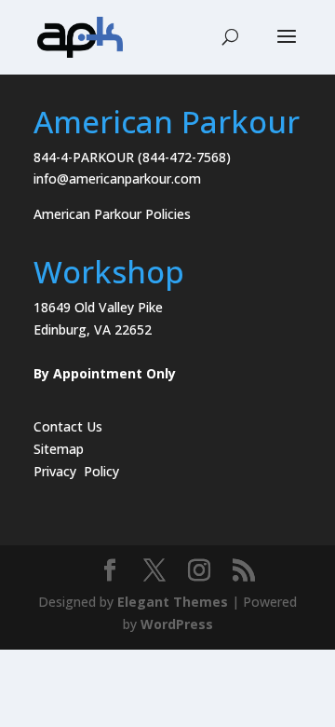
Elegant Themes (172, 601)
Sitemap (59, 449)
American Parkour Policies (112, 214)
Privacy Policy (76, 471)
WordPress (177, 624)
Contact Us (68, 426)
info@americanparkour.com (117, 178)
